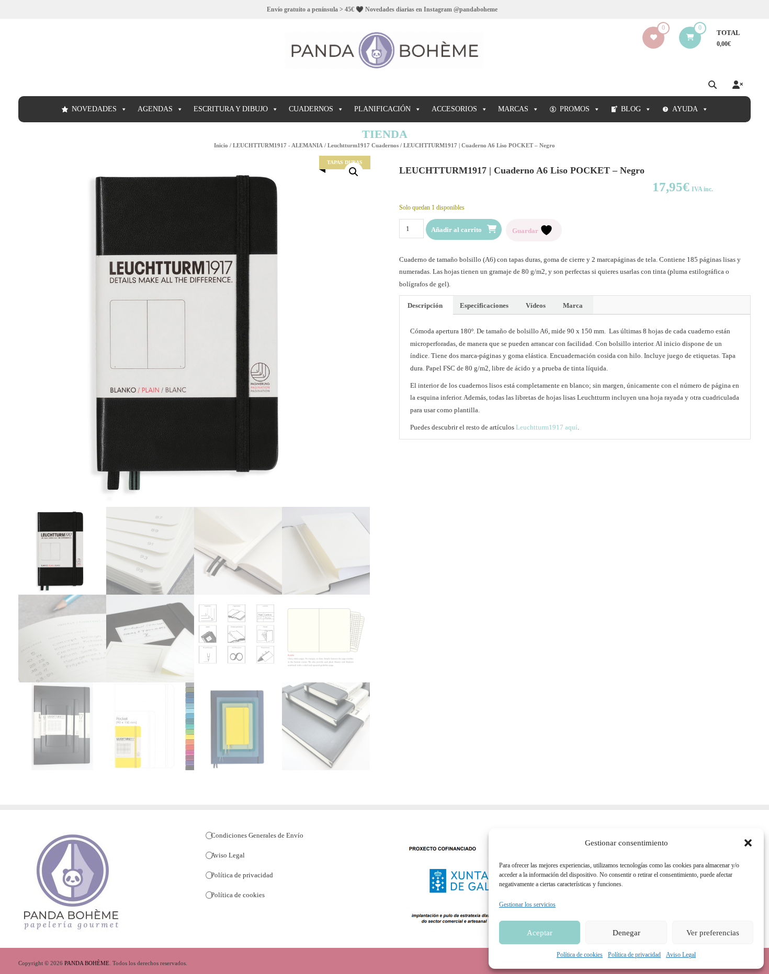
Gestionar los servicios (527, 904)
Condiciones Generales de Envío (257, 835)
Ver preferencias (712, 933)
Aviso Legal (681, 954)
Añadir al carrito (456, 230)
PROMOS (575, 109)
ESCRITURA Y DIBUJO (231, 109)
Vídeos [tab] (536, 305)
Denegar (626, 933)
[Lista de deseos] (653, 37)
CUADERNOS (311, 109)
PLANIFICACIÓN (382, 109)
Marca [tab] (573, 305)
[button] (748, 843)
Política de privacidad (634, 954)
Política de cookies (580, 954)
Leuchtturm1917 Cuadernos (363, 145)
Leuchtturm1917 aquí (547, 427)
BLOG (631, 109)
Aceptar (539, 933)
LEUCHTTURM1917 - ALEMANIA (278, 145)
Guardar (526, 230)
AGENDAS (155, 109)
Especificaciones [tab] (484, 305)
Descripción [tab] (425, 305)
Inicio (221, 145)
